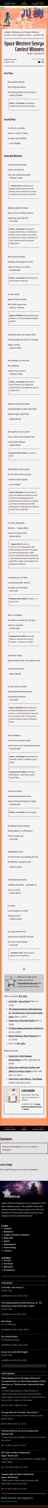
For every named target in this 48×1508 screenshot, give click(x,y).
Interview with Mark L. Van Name (25, 1079)
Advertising (10, 1247)
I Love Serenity (28, 1090)
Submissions (10, 1244)
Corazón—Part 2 (38, 3)
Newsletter (9, 1270)
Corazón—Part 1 (10, 3)
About (7, 1241)
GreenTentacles (9, 1501)
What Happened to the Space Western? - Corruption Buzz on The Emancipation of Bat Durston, (23, 1383)
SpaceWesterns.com (27, 983)
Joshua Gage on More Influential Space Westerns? (17, 1476)
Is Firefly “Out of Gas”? (20, 1001)
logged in (16, 1169)
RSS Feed (8, 1266)
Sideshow (8, 1231)
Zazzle (26, 1109)
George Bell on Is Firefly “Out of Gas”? (20, 1412)
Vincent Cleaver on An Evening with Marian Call (19, 1432)
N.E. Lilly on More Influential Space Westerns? (15, 1454)
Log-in (26, 1146)
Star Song (6, 1321)
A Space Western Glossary (17, 1235)
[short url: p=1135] (42, 62)
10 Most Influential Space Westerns (26, 1028)
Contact (7, 1250)
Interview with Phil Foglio (22, 1020)
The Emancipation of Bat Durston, (26, 1013)
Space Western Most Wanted (23, 1036)
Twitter (7, 1260)
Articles (24, 4)
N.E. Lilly (23, 996)
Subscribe (8, 1238)
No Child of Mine (9, 1336)
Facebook (8, 1263)
